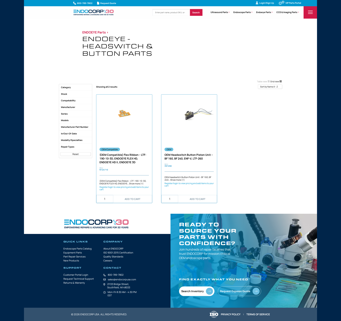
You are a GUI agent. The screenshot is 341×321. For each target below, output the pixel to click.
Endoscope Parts (242, 12)
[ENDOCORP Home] (94, 12)
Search (196, 12)
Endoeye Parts (263, 12)
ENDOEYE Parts (94, 32)
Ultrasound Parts (219, 12)
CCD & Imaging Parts (286, 12)
